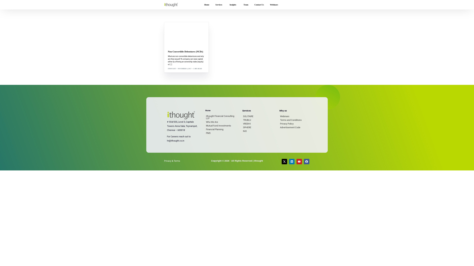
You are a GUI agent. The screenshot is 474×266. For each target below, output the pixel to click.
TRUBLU (247, 120)
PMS (208, 133)
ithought (172, 68)
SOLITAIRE (248, 116)
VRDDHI (247, 123)
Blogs (171, 27)
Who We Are (212, 122)
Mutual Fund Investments (218, 125)
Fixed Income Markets (183, 27)
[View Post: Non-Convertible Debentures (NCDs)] (186, 34)
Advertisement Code (290, 127)
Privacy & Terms (172, 161)
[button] (306, 5)
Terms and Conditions (291, 120)
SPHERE (247, 127)
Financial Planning (214, 129)
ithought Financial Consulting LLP (220, 117)
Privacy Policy (287, 123)
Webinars (284, 116)
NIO (245, 131)
